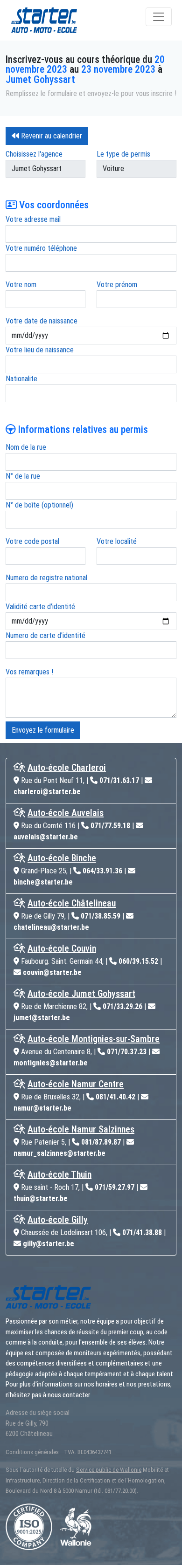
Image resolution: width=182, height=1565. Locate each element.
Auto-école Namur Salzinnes (81, 1129)
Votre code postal (32, 541)
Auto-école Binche (62, 858)
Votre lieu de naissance (40, 349)
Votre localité (117, 541)
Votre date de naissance (41, 320)
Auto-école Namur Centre (76, 1084)
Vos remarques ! (29, 671)
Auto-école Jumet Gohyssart (81, 993)
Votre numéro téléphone (41, 248)
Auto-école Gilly (58, 1219)
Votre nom (21, 284)
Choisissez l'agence (34, 154)
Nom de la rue (26, 447)
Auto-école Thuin (59, 1174)
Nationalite (21, 378)
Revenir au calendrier (50, 135)
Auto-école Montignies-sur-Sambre (94, 1038)
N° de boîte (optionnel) (39, 505)
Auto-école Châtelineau (72, 903)
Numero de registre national (46, 577)
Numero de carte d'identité (45, 635)
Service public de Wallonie (108, 1469)
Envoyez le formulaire (43, 730)
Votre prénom (117, 284)
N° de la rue (23, 476)
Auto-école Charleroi (67, 767)
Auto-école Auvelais (66, 812)
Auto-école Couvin (62, 948)
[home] (58, 20)
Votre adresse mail (33, 219)
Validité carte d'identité (40, 606)
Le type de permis (123, 154)
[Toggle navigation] (159, 16)
